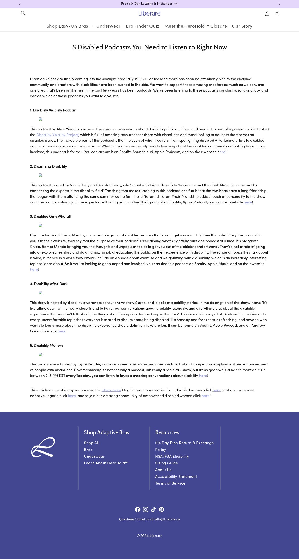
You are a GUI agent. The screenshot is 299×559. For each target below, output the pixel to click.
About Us (163, 469)
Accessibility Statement (176, 476)
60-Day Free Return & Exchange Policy (184, 446)
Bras (88, 449)
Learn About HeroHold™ (106, 462)
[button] (23, 13)
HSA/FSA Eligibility (172, 455)
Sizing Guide (166, 462)
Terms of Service (170, 482)
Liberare (111, 389)
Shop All (91, 442)
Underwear (94, 455)
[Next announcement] (279, 4)
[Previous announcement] (20, 4)
